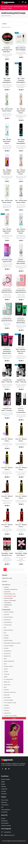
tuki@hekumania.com (9, 835)
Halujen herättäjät (8, 598)
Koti (2, 6)
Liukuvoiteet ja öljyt (7, 578)
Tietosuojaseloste (5, 809)
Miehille (3, 784)
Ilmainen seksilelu (5, 779)
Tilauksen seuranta (6, 825)
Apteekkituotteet (8, 605)
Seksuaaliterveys (18, 6)
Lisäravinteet (7, 591)
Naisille (3, 781)
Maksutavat (4, 802)
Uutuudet (3, 791)
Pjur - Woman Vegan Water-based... (21, 111)
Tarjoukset (4, 793)
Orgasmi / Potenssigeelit (10, 600)
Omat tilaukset (5, 823)
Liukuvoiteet (4, 789)
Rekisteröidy (4, 820)
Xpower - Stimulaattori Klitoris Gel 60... (21, 261)
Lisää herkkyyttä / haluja (10, 596)
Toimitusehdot (5, 805)
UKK (2, 807)
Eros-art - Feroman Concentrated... (21, 410)
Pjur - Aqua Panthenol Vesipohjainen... (7, 80)
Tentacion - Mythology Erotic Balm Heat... (7, 50)
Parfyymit (6, 587)
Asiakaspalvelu (7, 832)
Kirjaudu (3, 818)
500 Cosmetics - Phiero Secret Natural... (21, 351)
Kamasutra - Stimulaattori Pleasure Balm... (21, 321)
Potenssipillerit (7, 602)
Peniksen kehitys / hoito (9, 594)
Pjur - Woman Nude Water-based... (7, 141)
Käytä (14, 718)
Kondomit (4, 581)
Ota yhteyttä (4, 812)
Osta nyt (10, 750)
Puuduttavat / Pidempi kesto (10, 589)
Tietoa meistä (4, 800)
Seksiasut (3, 786)
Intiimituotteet (8, 6)
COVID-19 (6, 607)
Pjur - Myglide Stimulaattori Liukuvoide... (7, 172)
